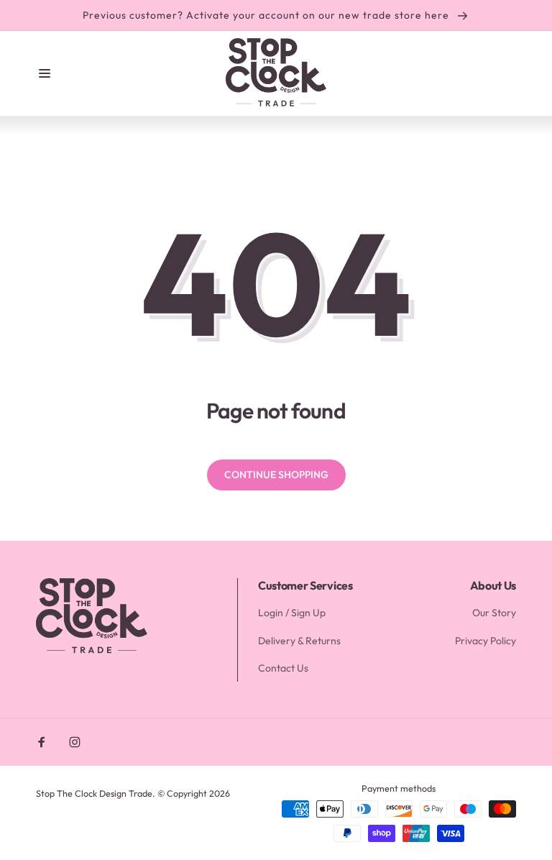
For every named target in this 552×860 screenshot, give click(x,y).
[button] (44, 73)
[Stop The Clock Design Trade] (91, 651)
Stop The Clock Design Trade (94, 793)
